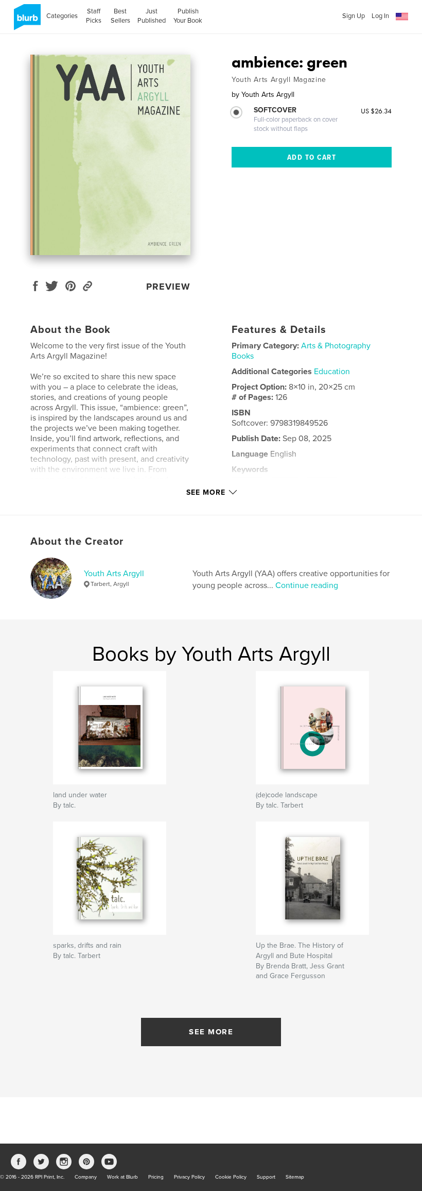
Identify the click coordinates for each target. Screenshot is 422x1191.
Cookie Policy (231, 1177)
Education (332, 371)
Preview (168, 286)
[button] (402, 16)
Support (266, 1177)
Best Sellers (120, 16)
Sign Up (353, 16)
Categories (62, 16)
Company (86, 1177)
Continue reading (306, 585)
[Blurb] (25, 21)
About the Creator (77, 541)
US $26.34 (376, 110)
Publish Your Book (187, 16)
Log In (380, 16)
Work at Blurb (122, 1177)
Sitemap (295, 1177)
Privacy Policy (189, 1177)
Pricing (156, 1177)
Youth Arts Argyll (114, 573)
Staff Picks (93, 16)
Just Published (151, 16)
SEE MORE (211, 1031)
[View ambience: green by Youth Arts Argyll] (110, 155)
